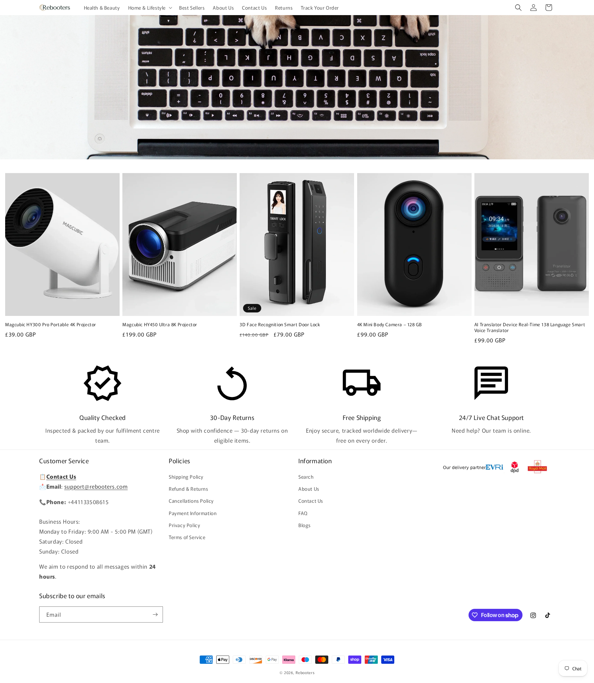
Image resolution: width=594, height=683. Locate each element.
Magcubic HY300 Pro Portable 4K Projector (50, 325)
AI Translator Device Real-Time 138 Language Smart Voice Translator (529, 327)
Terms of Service (187, 537)
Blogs (304, 525)
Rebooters (305, 672)
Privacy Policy (184, 525)
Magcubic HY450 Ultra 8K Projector (159, 325)
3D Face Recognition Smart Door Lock (280, 325)
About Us (308, 488)
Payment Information (193, 513)
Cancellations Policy (191, 500)
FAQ (303, 513)
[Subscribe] (155, 614)
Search (306, 476)
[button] (149, 7)
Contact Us (310, 500)
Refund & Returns (188, 488)
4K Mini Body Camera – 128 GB (389, 325)
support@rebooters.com (96, 486)
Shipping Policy (186, 476)
